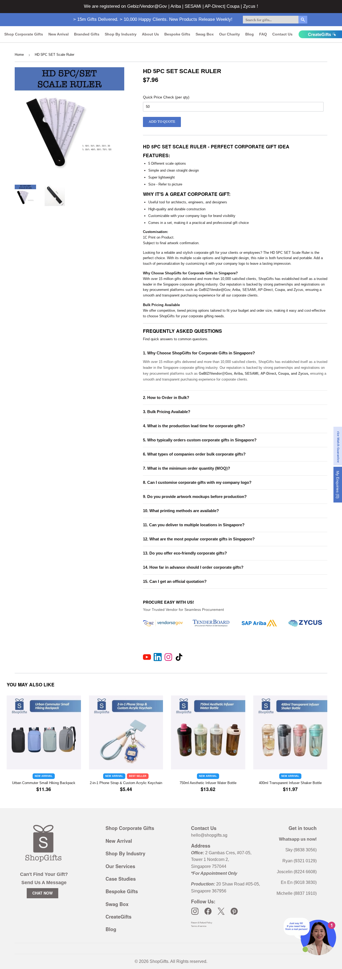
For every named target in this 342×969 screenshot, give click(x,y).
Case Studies (121, 878)
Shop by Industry (121, 34)
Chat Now (42, 893)
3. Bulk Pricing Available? (166, 411)
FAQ (263, 34)
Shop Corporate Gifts (23, 34)
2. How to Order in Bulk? (166, 397)
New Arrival (58, 34)
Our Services (120, 866)
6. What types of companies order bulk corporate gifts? (194, 454)
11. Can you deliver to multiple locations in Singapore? (193, 525)
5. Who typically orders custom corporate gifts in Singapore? (199, 440)
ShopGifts (159, 961)
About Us (150, 34)
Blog (249, 34)
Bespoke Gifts (177, 34)
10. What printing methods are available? (181, 510)
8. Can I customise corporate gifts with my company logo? (197, 482)
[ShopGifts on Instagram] (195, 911)
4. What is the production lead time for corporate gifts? (194, 426)
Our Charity (229, 34)
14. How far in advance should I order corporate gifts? (193, 567)
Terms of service (198, 926)
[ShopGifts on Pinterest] (234, 911)
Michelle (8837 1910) (297, 893)
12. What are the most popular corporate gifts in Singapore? (199, 539)
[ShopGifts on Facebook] (208, 911)
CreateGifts (118, 916)
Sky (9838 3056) (301, 850)
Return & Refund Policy (201, 922)
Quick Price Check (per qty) (166, 97)
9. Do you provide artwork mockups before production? (195, 496)
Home (19, 55)
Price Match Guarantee (338, 446)
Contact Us (282, 34)
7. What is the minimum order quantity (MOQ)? (186, 468)
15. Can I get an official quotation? (175, 581)
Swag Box (205, 34)
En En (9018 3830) (299, 882)
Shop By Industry (125, 853)
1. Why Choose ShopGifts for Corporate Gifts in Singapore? (199, 353)
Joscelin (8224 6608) (297, 871)
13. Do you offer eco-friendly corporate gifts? (185, 553)
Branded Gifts (86, 34)
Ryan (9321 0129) (299, 861)
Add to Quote (162, 121)
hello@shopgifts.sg (209, 835)
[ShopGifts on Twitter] (221, 911)
